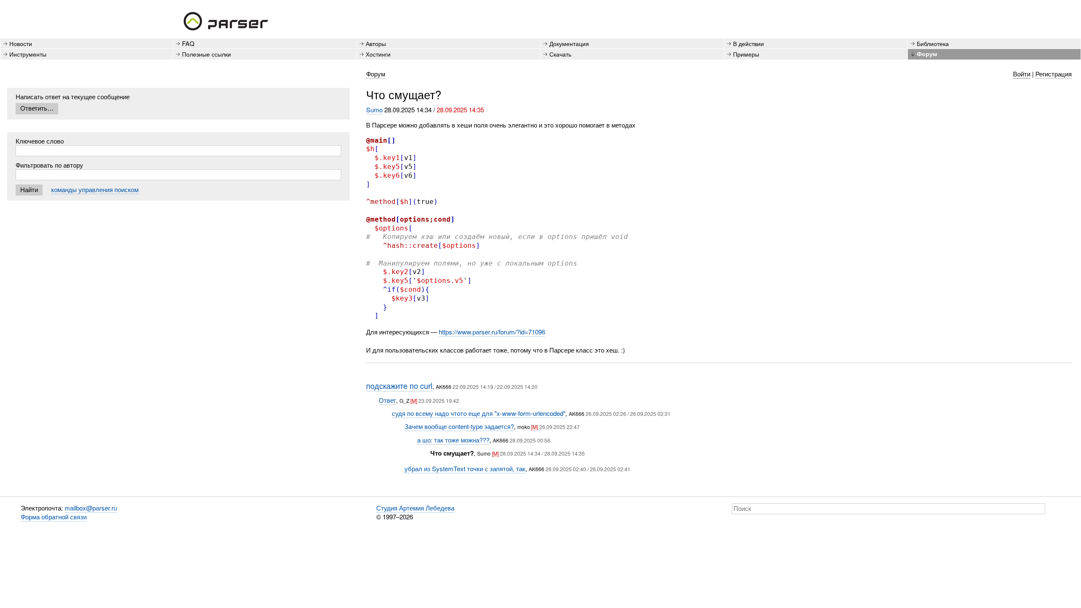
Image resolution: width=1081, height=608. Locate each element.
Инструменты (27, 53)
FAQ (188, 43)
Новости (20, 43)
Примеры (746, 53)
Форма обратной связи (54, 516)
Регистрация (1053, 73)
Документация (569, 43)
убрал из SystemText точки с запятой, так (465, 468)
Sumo (374, 109)
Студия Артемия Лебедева (415, 507)
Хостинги (378, 53)
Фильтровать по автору (49, 164)
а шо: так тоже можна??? (453, 439)
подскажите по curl (399, 385)
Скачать (560, 53)
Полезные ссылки (206, 53)
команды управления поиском (95, 189)
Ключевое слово (40, 140)
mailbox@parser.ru (91, 507)
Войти (1021, 73)
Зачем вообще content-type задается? (459, 426)
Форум (927, 53)
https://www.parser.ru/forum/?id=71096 (492, 331)
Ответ (387, 400)
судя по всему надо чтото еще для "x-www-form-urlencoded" (478, 413)
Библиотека (933, 43)
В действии (748, 43)
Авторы (376, 43)
